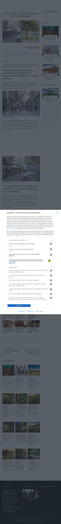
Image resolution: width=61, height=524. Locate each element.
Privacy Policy (39, 311)
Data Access (30, 311)
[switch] (50, 244)
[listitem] (30, 240)
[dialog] (30, 262)
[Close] (57, 212)
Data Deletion (21, 311)
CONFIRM (19, 305)
